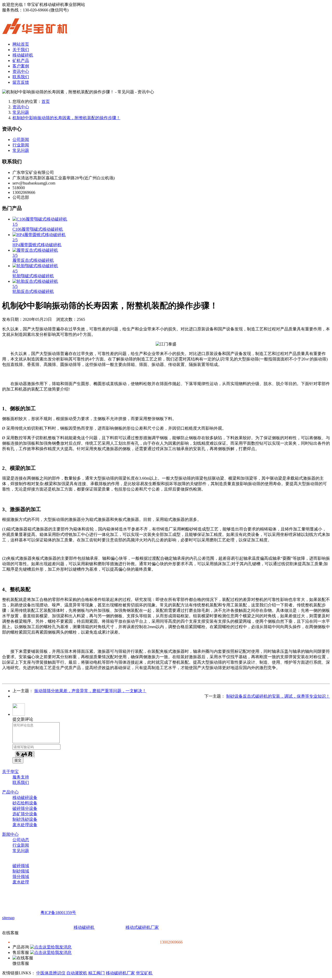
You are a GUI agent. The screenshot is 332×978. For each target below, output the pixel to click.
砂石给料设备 (24, 803)
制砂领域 (20, 871)
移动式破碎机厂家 (142, 927)
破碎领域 (20, 865)
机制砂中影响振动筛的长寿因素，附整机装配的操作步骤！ (66, 118)
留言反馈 (20, 82)
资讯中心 (20, 71)
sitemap (8, 918)
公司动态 (20, 840)
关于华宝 (10, 771)
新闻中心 (10, 834)
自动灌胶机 (76, 973)
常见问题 (20, 112)
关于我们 (20, 49)
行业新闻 (20, 145)
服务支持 (20, 777)
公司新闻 (20, 139)
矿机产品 (20, 60)
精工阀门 (96, 973)
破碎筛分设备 (24, 808)
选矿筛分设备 (24, 814)
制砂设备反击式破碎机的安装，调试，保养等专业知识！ (278, 696)
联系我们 (20, 77)
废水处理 (20, 882)
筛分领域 (20, 876)
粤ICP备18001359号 (58, 912)
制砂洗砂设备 (24, 819)
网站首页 (20, 44)
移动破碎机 (22, 55)
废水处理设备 (24, 825)
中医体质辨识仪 (50, 973)
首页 (46, 101)
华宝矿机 (144, 973)
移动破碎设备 (24, 797)
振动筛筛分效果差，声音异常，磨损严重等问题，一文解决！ (90, 691)
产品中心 (10, 792)
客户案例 (20, 66)
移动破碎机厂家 (120, 973)
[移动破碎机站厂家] (34, 31)
